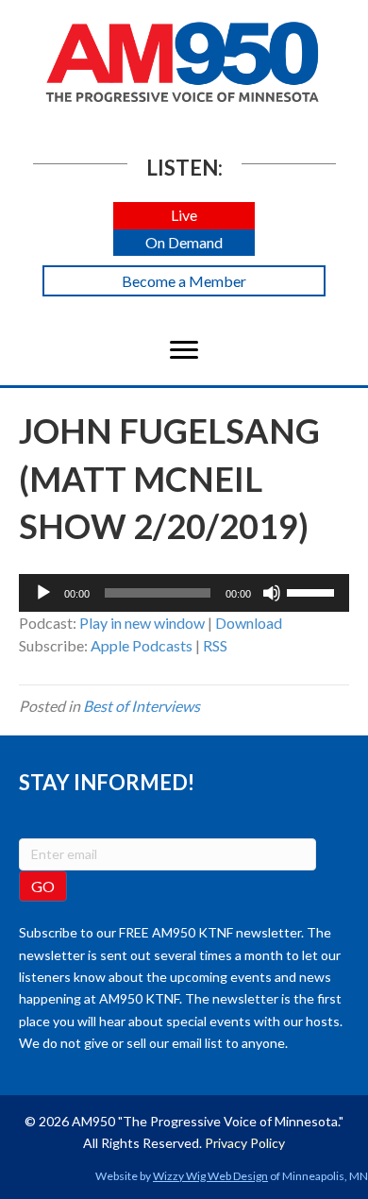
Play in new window (142, 623)
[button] (184, 215)
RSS (215, 645)
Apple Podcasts (141, 645)
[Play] (43, 592)
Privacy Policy (245, 1143)
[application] (184, 593)
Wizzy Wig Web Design (210, 1176)
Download (248, 623)
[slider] (313, 591)
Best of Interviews (141, 706)
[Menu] (184, 350)
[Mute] (271, 592)
